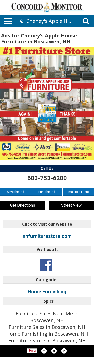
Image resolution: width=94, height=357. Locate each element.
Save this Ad (15, 192)
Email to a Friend (78, 192)
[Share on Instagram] (64, 350)
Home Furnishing (47, 292)
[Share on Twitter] (54, 350)
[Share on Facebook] (44, 350)
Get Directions (22, 205)
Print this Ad (46, 192)
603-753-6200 (47, 178)
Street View (71, 205)
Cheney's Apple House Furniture (52, 21)
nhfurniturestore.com (47, 236)
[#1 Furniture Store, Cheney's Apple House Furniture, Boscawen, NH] (47, 103)
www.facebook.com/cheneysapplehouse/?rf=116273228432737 (46, 265)
